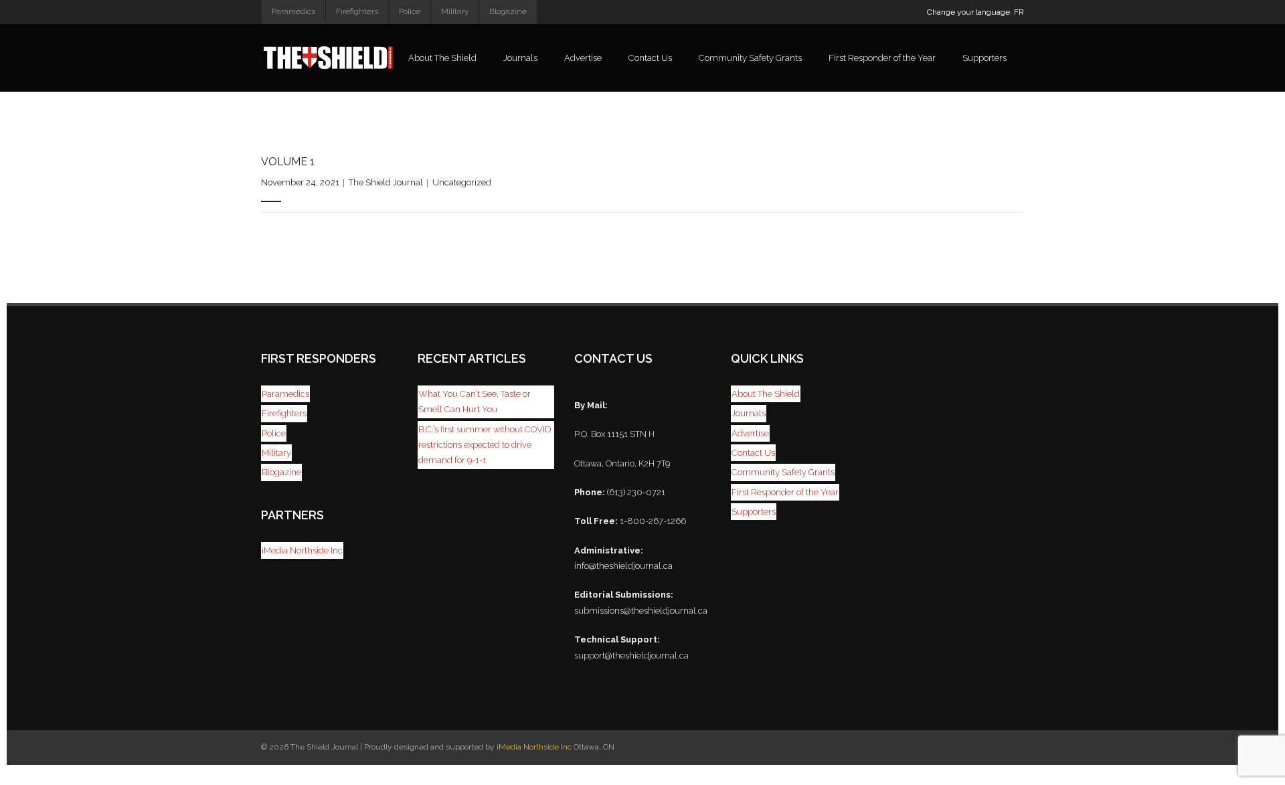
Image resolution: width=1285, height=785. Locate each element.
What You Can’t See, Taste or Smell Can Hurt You (474, 401)
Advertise (750, 433)
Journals (749, 413)
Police (409, 11)
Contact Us (753, 453)
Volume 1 (288, 161)
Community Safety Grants (783, 472)
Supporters (754, 512)
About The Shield (766, 394)
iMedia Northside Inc (302, 550)
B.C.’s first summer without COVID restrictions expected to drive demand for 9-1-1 (484, 445)
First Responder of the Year (785, 492)
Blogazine (508, 11)
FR (1019, 12)
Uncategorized (461, 182)
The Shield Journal (386, 182)
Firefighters (357, 11)
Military (454, 11)
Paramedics (293, 11)
